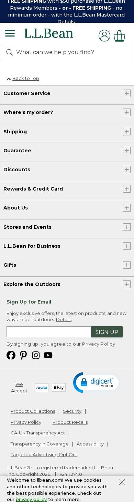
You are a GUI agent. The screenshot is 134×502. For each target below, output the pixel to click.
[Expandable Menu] (10, 34)
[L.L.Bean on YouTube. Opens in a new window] (48, 355)
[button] (97, 382)
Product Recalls (70, 422)
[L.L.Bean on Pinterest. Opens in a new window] (23, 355)
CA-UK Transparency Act (38, 433)
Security (72, 411)
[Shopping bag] (121, 36)
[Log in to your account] (104, 36)
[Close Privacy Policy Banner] (122, 483)
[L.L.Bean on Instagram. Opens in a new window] (35, 355)
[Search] (11, 52)
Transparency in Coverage (40, 444)
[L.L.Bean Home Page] (58, 36)
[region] (67, 11)
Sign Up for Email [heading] (29, 302)
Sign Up (107, 332)
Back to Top (25, 78)
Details (66, 22)
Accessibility (90, 444)
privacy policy (31, 499)
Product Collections (33, 411)
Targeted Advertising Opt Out (44, 454)
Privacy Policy (98, 344)
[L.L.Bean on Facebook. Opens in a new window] (11, 355)
